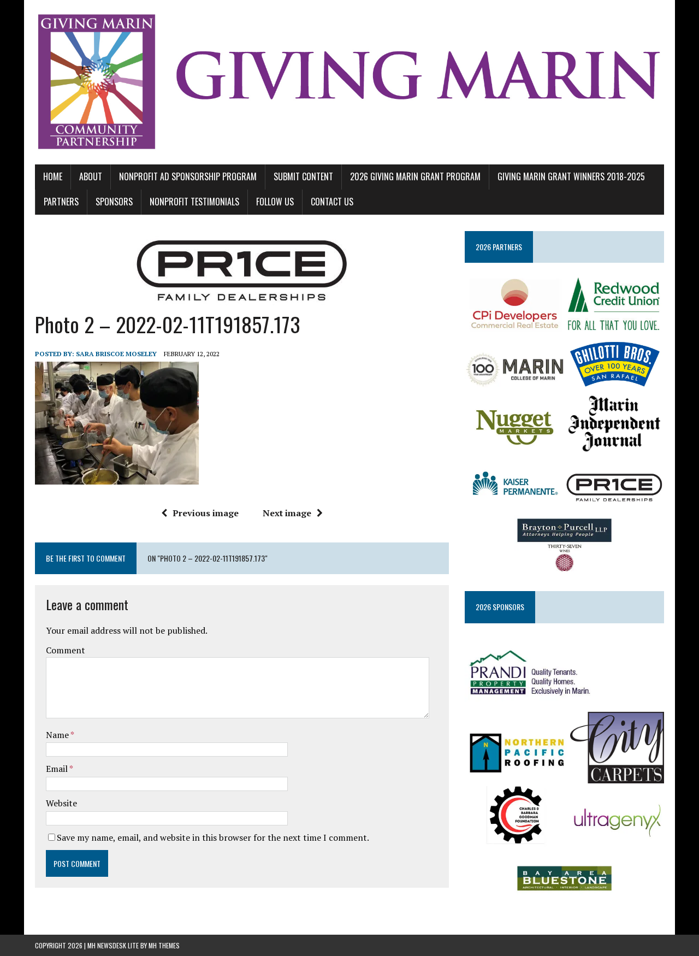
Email (57, 769)
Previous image (206, 513)
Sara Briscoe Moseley (116, 354)
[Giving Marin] (349, 82)
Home (52, 176)
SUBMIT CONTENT (303, 176)
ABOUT (90, 176)
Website (61, 803)
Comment (65, 650)
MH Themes (164, 945)
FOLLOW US (275, 201)
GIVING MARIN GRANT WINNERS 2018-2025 (571, 176)
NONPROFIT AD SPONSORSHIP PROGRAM (188, 176)
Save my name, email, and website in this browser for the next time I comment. (213, 837)
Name (58, 735)
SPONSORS (114, 201)
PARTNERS (61, 201)
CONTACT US (332, 201)
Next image (287, 513)
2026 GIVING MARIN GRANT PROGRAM (415, 176)
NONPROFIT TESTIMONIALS (194, 201)
